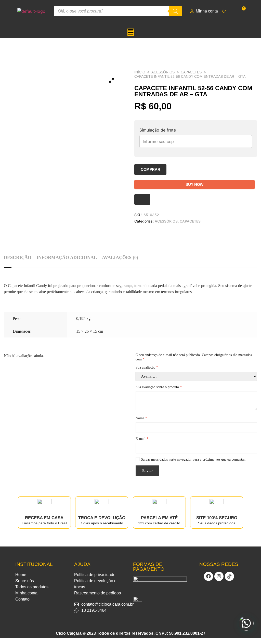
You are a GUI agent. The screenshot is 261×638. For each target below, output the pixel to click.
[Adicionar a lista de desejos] (142, 199)
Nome (141, 418)
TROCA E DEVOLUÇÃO (101, 517)
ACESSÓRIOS (163, 72)
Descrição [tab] (17, 257)
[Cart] (242, 11)
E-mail (142, 439)
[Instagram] (219, 576)
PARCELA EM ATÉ (159, 517)
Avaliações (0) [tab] (120, 257)
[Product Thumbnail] (111, 80)
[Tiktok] (229, 576)
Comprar (150, 169)
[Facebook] (208, 576)
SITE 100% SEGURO (216, 517)
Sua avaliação (147, 367)
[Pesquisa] (175, 11)
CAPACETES (191, 72)
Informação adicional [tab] (66, 257)
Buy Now (194, 184)
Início (139, 72)
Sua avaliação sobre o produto (159, 387)
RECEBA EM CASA (44, 517)
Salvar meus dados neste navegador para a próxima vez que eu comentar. (193, 459)
